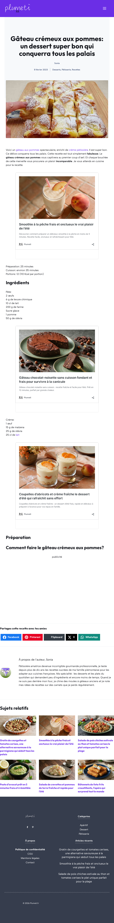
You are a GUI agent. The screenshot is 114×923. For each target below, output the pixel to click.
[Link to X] (27, 827)
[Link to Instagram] (33, 827)
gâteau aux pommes (27, 149)
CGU (30, 853)
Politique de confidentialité (30, 849)
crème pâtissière (78, 149)
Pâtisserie (84, 833)
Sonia (57, 63)
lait (17, 434)
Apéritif (84, 825)
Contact (30, 862)
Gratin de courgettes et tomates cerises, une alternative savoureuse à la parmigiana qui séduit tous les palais (84, 853)
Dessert (84, 829)
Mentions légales (30, 858)
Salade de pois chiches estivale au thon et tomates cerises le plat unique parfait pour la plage (84, 877)
